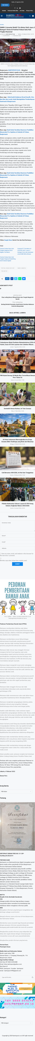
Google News (8, 240)
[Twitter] (17, 8)
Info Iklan (22, 10)
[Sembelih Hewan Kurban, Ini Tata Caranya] (17, 394)
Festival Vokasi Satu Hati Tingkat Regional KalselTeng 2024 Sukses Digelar (8, 258)
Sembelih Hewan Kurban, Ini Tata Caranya (17, 408)
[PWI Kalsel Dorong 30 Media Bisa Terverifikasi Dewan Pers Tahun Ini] (17, 361)
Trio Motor (4, 271)
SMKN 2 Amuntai (22, 268)
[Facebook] (29, 21)
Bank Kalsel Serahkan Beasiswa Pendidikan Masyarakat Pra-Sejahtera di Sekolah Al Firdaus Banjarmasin (16, 132)
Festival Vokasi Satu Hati (7, 268)
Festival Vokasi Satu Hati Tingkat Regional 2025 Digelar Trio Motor (7, 250)
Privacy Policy (29, 10)
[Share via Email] (24, 278)
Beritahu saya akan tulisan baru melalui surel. (13, 560)
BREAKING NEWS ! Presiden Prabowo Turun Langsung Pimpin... (16, 5)
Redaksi (4, 10)
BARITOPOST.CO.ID (14, 70)
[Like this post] (7, 278)
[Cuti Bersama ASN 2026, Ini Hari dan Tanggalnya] (17, 458)
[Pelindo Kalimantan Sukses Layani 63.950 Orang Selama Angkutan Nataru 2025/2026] (17, 489)
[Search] (30, 16)
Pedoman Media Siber (13, 10)
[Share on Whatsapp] (19, 278)
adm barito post (10, 34)
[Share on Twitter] (16, 278)
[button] (11, 5)
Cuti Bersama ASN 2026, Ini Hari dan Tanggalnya (17, 473)
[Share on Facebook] (11, 278)
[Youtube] (20, 8)
